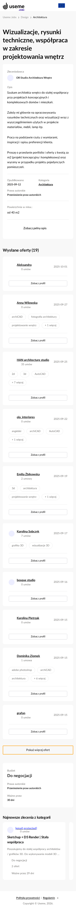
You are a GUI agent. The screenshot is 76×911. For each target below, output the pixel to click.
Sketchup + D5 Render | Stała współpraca (28, 840)
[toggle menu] (69, 5)
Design (25, 17)
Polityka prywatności (28, 898)
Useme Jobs (9, 17)
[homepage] (11, 6)
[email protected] (26, 828)
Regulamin (49, 898)
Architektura (40, 17)
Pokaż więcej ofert (38, 750)
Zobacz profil (38, 283)
